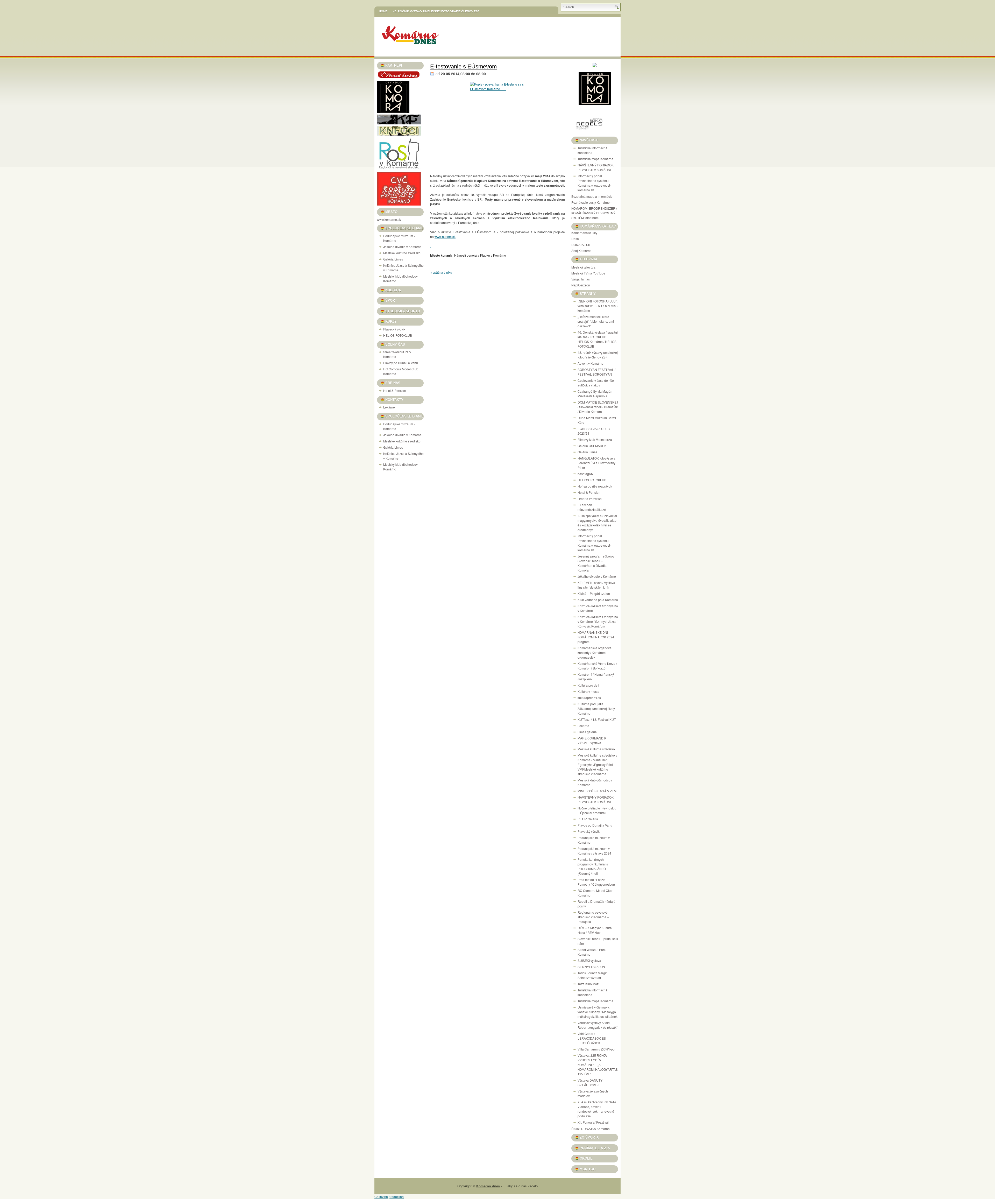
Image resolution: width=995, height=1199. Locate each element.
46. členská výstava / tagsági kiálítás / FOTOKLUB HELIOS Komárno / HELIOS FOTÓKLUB (598, 339)
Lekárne (389, 407)
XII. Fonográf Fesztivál (593, 1122)
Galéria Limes (393, 259)
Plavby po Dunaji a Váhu (400, 363)
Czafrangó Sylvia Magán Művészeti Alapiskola (595, 393)
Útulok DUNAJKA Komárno (590, 1128)
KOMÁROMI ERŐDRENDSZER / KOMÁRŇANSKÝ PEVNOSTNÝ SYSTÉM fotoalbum (594, 213)
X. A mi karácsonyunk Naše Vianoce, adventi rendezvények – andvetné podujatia (597, 1109)
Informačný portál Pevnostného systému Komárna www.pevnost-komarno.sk (594, 183)
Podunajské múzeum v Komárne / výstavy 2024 (594, 850)
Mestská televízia (583, 267)
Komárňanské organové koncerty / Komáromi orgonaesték (595, 652)
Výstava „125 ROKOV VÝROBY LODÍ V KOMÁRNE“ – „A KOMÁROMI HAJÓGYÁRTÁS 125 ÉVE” (598, 1064)
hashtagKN (585, 473)
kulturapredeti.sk (589, 697)
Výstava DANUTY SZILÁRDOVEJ (590, 1082)
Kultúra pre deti (588, 685)
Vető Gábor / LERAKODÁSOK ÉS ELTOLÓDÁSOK (592, 1038)
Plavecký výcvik (394, 329)
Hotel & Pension (394, 390)
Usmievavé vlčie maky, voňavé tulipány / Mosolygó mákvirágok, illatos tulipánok (597, 1012)
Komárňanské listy (584, 232)
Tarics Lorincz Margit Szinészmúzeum (592, 975)
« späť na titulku (441, 272)
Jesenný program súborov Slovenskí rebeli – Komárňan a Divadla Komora (596, 563)
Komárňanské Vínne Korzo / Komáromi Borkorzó (597, 665)
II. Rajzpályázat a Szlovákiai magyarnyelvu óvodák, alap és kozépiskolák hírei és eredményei (597, 522)
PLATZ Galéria (588, 819)
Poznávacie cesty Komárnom (591, 202)
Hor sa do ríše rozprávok (595, 486)
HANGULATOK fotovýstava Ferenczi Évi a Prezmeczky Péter (596, 463)
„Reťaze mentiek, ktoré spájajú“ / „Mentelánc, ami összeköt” (596, 321)
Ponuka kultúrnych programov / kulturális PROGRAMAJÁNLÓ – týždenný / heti (593, 866)
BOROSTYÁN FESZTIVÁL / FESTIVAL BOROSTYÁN (596, 371)
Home (383, 11)
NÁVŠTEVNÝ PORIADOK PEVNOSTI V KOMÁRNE (596, 167)
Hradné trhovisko (590, 498)
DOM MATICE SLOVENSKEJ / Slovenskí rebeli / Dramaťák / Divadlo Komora (598, 407)
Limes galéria (587, 732)
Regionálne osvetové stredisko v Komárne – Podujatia (593, 917)
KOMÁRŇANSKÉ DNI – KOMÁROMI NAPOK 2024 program (596, 637)
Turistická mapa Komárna (595, 159)
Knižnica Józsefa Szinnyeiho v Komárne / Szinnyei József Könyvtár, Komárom (598, 621)
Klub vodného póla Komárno (598, 599)
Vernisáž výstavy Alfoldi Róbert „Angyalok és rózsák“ (597, 1024)
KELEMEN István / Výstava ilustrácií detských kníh (596, 584)
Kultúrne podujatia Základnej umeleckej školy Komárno (596, 708)
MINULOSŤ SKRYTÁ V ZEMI (597, 791)
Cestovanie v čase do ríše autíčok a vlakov (596, 382)
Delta (575, 238)
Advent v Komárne (590, 363)
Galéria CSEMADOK (592, 445)
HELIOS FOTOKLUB (397, 335)
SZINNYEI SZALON (591, 966)
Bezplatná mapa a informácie (592, 196)
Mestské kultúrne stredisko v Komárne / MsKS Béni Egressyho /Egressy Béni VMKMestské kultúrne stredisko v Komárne (597, 764)
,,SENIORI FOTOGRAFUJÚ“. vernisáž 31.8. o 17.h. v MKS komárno (597, 306)
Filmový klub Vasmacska (595, 439)
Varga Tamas (580, 279)
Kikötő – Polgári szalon (594, 593)
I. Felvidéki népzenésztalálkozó (592, 507)
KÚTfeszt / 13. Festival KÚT (597, 719)
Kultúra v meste (588, 691)
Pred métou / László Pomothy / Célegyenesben (596, 881)
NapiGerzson (580, 285)
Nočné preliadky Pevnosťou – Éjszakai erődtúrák (597, 810)
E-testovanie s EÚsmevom (463, 66)
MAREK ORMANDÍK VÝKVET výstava (592, 740)
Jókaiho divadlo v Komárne (402, 246)
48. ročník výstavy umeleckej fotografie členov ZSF (436, 11)
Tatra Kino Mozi (588, 984)
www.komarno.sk (389, 219)
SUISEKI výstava (589, 960)
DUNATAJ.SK (580, 244)
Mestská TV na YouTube (588, 273)
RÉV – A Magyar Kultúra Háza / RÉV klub (595, 930)
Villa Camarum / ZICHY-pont (597, 1049)
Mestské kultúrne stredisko (402, 253)
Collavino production (389, 1196)
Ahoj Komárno (581, 250)
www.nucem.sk (445, 236)
